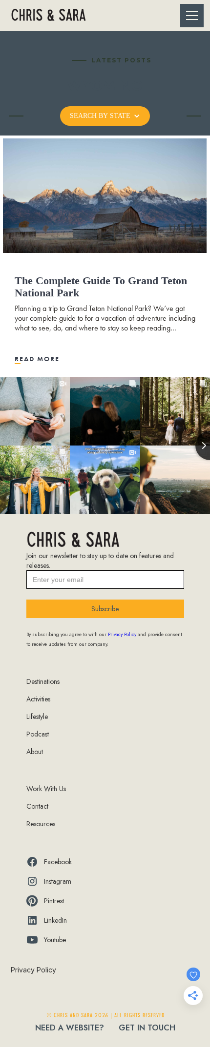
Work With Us (46, 789)
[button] (190, 15)
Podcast (37, 734)
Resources (40, 824)
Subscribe (105, 609)
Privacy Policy (33, 970)
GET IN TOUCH (147, 1027)
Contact (37, 806)
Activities (38, 699)
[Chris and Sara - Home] (48, 15)
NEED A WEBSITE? (69, 1027)
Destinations (43, 681)
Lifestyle (37, 716)
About (34, 751)
